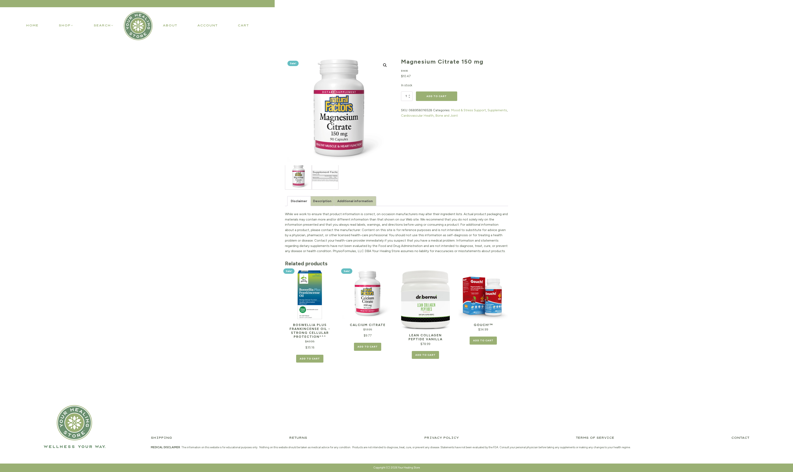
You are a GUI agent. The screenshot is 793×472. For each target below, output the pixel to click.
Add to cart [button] (310, 358)
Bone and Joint (446, 115)
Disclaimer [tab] (299, 201)
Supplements (497, 110)
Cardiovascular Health (417, 115)
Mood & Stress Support (468, 110)
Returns (298, 438)
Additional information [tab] (355, 201)
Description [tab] (322, 201)
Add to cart (436, 96)
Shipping (161, 438)
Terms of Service (595, 438)
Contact (740, 438)
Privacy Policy (441, 438)
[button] (66, 25)
